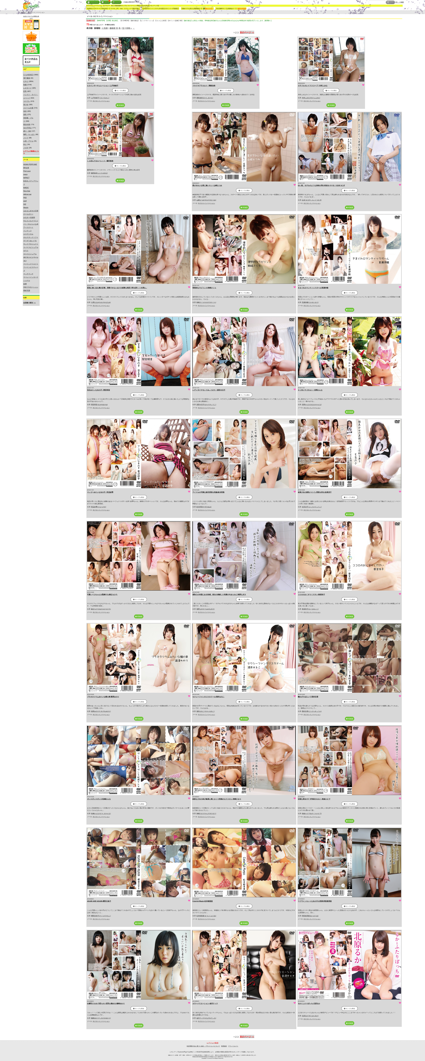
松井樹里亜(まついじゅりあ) (206, 916)
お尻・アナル (28, 141)
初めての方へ (209, 8)
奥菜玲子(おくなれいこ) (310, 609)
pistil (25, 201)
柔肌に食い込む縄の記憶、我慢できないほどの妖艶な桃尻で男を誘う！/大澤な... (117, 287)
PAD (25, 197)
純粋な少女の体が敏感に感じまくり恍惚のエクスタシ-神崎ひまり (216, 799)
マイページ (94, 2)
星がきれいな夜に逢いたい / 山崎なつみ (207, 185)
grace (25, 174)
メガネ (25, 147)
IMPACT (26, 177)
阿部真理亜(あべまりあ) (310, 916)
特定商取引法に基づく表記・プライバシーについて (203, 1046)
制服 (25, 84)
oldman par (27, 194)
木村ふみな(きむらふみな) (311, 98)
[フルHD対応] (28, 74)
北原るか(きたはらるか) (310, 1016)
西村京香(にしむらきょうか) (312, 711)
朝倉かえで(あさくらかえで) (312, 813)
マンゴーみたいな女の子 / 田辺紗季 (100, 492)
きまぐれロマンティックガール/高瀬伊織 (313, 287)
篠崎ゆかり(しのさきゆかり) (101, 1018)
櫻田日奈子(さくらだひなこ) (101, 916)
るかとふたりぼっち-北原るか (309, 1003)
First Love (27, 171)
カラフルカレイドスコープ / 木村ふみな (312, 85)
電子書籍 (26, 78)
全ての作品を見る (31, 60)
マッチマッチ (28, 274)
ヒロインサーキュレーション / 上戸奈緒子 (102, 85)
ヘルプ (118, 2)
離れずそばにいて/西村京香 (308, 696)
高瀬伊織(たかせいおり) (310, 302)
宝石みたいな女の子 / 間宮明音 (98, 390)
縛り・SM (27, 131)
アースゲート (28, 227)
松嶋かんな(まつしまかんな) (101, 813)
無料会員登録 (242, 8)
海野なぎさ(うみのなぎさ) (205, 609)
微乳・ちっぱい (29, 134)
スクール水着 (28, 108)
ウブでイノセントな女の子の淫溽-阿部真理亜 (315, 901)
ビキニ (25, 81)
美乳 (25, 114)
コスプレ (26, 101)
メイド (25, 137)
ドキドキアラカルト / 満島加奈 (203, 85)
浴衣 (25, 111)
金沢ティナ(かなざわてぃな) (206, 1018)
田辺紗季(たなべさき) (98, 507)
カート (107, 2)
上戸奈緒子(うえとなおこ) (100, 98)
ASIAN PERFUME (30, 164)
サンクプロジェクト (30, 244)
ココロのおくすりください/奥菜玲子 (311, 594)
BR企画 (26, 167)
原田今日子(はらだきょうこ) (206, 404)
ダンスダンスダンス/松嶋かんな (99, 799)
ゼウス (25, 250)
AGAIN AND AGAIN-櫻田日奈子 (99, 901)
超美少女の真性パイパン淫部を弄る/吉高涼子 (315, 492)
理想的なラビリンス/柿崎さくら (204, 287)
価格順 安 (113, 28)
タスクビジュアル (30, 254)
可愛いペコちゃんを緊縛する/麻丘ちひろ (102, 594)
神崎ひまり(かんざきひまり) (206, 813)
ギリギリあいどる (30, 240)
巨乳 (25, 91)
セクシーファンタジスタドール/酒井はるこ (208, 696)
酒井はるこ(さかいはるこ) (205, 711)
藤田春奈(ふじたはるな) (99, 173)
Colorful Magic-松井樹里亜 (202, 901)
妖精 (25, 284)
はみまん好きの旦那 (30, 211)
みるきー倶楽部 (29, 217)
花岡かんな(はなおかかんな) (312, 404)
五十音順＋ (127, 28)
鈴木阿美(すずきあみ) (204, 507)
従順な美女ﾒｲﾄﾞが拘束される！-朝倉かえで (314, 799)
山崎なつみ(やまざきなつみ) (206, 200)
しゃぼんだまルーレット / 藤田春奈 (100, 161)
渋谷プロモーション (30, 287)
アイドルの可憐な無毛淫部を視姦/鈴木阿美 (208, 492)
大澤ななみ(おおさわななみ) (101, 302)
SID (24, 204)
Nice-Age (26, 191)
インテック (27, 230)
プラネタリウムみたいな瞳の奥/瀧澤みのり (103, 696)
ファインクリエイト (30, 264)
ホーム (23, 12)
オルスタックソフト (30, 237)
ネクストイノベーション (101, 101)
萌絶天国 (26, 290)
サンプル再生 (121, 90)
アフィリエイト (233, 1046)
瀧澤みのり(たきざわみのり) (101, 711)
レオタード (27, 88)
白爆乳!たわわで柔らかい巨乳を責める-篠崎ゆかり (106, 1003)
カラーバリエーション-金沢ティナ (205, 1003)
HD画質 (121, 105)
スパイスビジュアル (30, 247)
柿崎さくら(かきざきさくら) (206, 302)
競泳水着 (26, 124)
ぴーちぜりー (28, 214)
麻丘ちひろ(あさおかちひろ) (101, 609)
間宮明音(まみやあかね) (99, 404)
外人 (25, 144)
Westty (25, 207)
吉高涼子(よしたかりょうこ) (312, 507)
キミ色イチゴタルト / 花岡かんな (310, 390)
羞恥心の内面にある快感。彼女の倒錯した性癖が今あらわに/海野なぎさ (219, 594)
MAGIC (26, 187)
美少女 (25, 104)
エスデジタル (28, 234)
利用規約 (224, 1046)
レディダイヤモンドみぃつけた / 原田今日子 (208, 390)
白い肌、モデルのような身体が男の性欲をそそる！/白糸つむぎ (321, 185)
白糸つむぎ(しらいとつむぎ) (312, 200)
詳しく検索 (399, 2)
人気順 (105, 28)
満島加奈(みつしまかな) (204, 98)
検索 (392, 2)
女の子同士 (27, 128)
